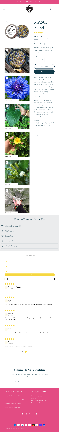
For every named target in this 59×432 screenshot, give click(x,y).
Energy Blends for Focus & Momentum (15, 396)
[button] (4, 9)
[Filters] (6, 279)
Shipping (36, 39)
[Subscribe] (44, 382)
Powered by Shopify (20, 428)
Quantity (36, 56)
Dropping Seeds (11, 428)
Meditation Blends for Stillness (13, 403)
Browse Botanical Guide (38, 403)
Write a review (29, 274)
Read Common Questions (39, 400)
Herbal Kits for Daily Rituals (12, 407)
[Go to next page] (36, 352)
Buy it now (44, 71)
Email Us (33, 398)
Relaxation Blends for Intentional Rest (15, 399)
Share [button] (36, 135)
